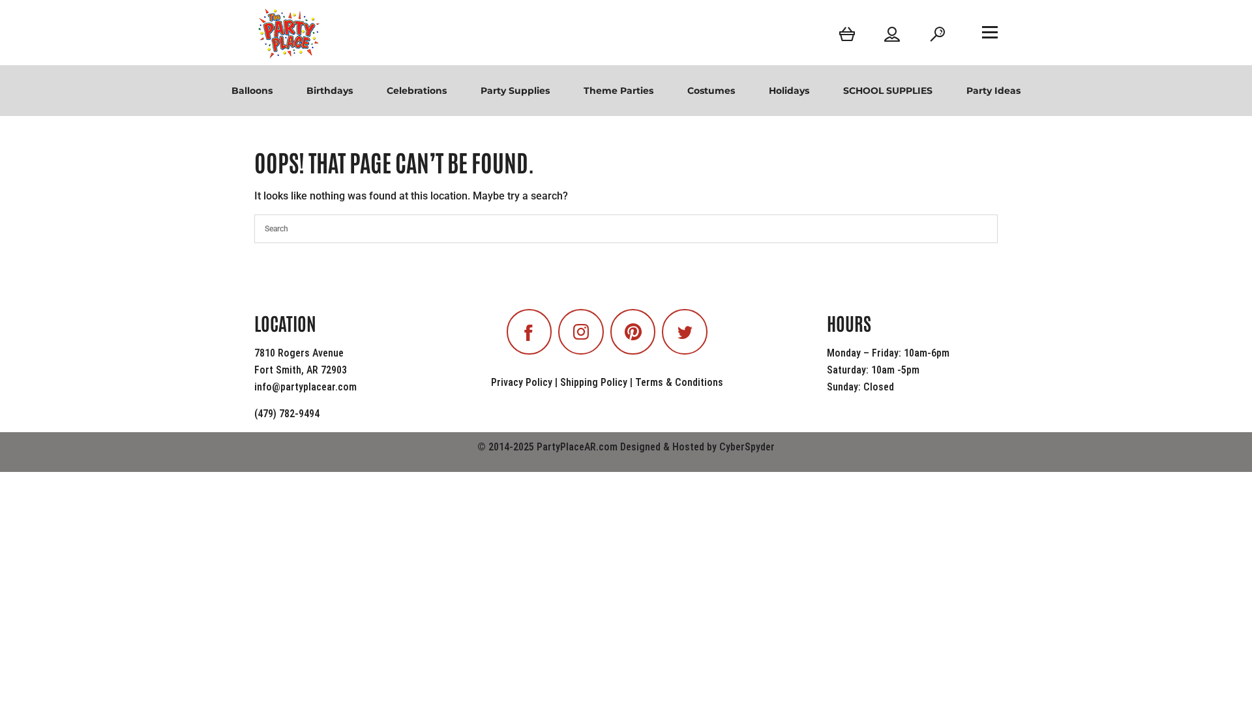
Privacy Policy (521, 382)
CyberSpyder (747, 447)
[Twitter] (684, 331)
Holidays (789, 90)
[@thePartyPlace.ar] (581, 331)
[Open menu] (990, 32)
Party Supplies (515, 90)
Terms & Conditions (679, 382)
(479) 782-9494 (287, 413)
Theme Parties (618, 90)
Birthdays (329, 90)
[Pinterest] (633, 331)
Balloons (252, 90)
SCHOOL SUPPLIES (887, 90)
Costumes (711, 90)
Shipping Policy (593, 382)
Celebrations (417, 90)
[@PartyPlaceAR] (529, 331)
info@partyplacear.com (305, 387)
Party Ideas (993, 90)
